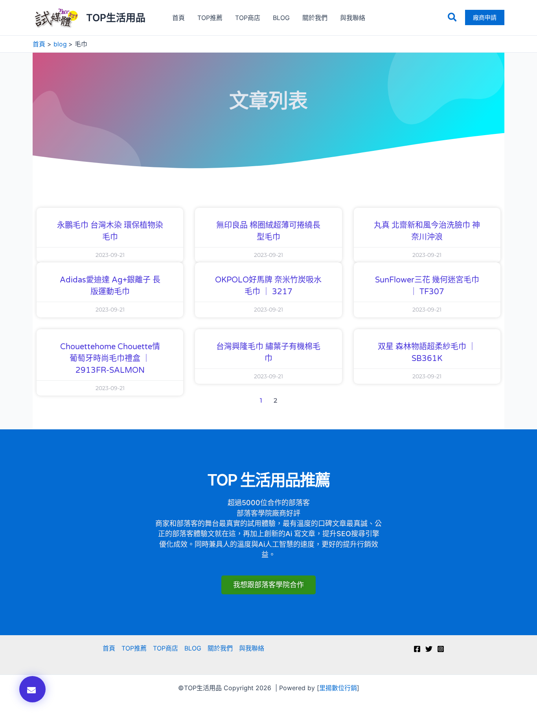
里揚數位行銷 (338, 688)
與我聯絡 (352, 18)
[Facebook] (417, 648)
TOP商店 (247, 18)
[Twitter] (428, 648)
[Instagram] (440, 648)
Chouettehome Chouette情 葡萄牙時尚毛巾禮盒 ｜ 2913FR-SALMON (110, 358)
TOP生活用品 (115, 18)
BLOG (281, 18)
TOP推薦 (210, 18)
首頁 (178, 18)
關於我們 (314, 18)
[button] (453, 17)
